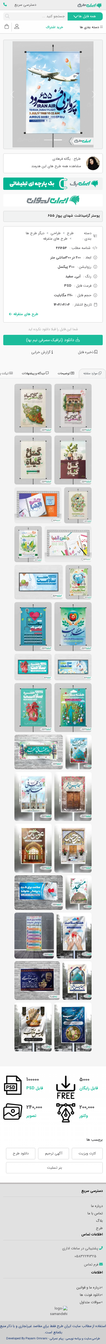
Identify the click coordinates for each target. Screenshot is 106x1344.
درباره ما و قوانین (89, 1287)
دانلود (51, 339)
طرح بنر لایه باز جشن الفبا (37, 505)
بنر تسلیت (54, 1168)
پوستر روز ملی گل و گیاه (73, 408)
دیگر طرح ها (35, 233)
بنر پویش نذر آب (33, 1027)
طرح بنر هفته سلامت (73, 707)
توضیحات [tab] (64, 373)
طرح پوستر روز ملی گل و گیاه (73, 460)
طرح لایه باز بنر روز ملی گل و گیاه (33, 460)
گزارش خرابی (41, 352)
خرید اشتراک (54, 27)
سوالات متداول (90, 1302)
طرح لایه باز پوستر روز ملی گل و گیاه (33, 408)
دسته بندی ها (90, 27)
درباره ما (97, 1206)
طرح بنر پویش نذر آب (73, 1027)
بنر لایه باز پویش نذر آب (37, 980)
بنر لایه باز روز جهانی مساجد (33, 848)
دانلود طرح (21, 1153)
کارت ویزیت (87, 1153)
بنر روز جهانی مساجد (33, 796)
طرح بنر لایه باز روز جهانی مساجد (73, 848)
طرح (70, 233)
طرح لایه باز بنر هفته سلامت (28, 544)
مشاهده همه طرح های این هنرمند (56, 166)
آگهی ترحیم (53, 1153)
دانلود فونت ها (90, 1295)
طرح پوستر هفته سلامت (79, 582)
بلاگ (99, 1221)
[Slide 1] (58, 140)
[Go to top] (91, 1332)
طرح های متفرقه (55, 239)
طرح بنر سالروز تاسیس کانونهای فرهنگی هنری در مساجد (77, 980)
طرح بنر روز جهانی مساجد (79, 752)
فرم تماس (91, 1264)
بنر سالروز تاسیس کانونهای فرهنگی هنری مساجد (73, 796)
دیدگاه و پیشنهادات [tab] (34, 373)
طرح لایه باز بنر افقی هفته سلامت (73, 667)
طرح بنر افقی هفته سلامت (38, 582)
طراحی (56, 233)
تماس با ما (95, 1213)
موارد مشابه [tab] (90, 373)
